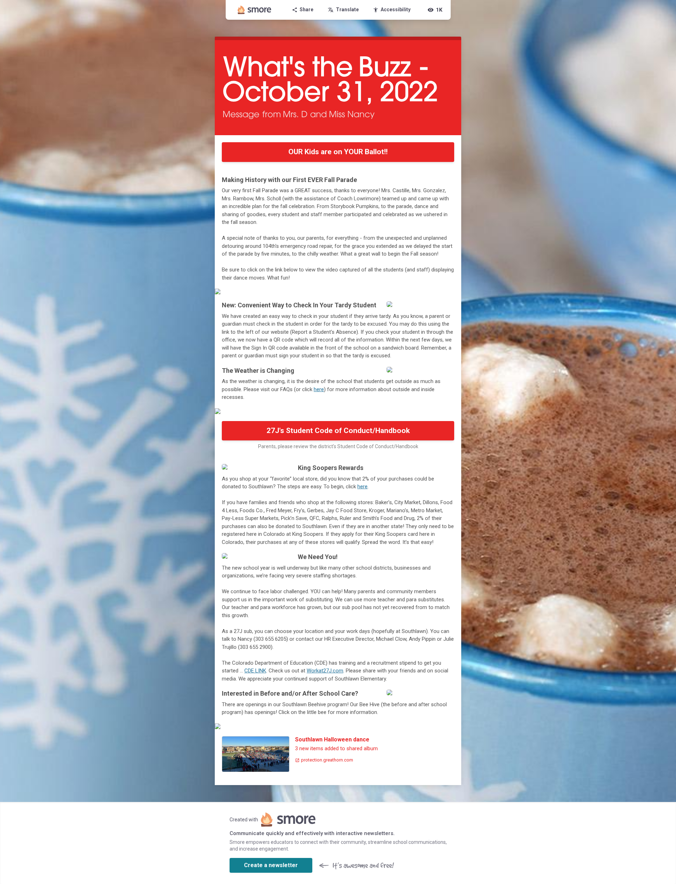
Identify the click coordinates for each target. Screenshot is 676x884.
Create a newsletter (271, 865)
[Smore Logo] (254, 9)
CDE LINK (255, 670)
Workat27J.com (325, 670)
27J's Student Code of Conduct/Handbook (338, 430)
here (319, 389)
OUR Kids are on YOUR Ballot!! (338, 152)
